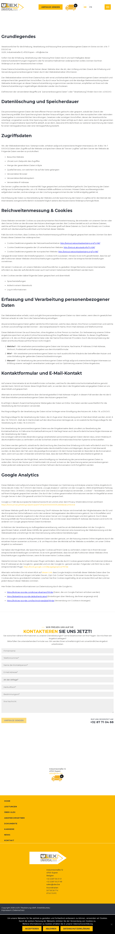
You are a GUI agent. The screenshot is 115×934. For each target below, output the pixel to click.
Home (7, 801)
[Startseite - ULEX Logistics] (12, 7)
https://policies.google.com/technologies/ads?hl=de (30, 600)
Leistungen (10, 806)
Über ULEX (9, 812)
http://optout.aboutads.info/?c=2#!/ (79, 247)
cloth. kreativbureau (41, 908)
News (7, 835)
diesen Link (47, 572)
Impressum (6, 910)
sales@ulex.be (55, 773)
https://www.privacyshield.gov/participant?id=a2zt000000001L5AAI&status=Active (38, 505)
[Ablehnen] (111, 924)
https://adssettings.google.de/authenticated (27, 596)
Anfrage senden (50, 7)
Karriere (9, 829)
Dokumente (10, 823)
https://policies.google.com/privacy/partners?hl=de (30, 592)
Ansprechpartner (14, 818)
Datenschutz (18, 910)
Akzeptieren (32, 928)
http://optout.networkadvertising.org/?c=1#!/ (80, 243)
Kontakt (9, 840)
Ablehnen (51, 928)
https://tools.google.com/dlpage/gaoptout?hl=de (46, 567)
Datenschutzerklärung (76, 928)
